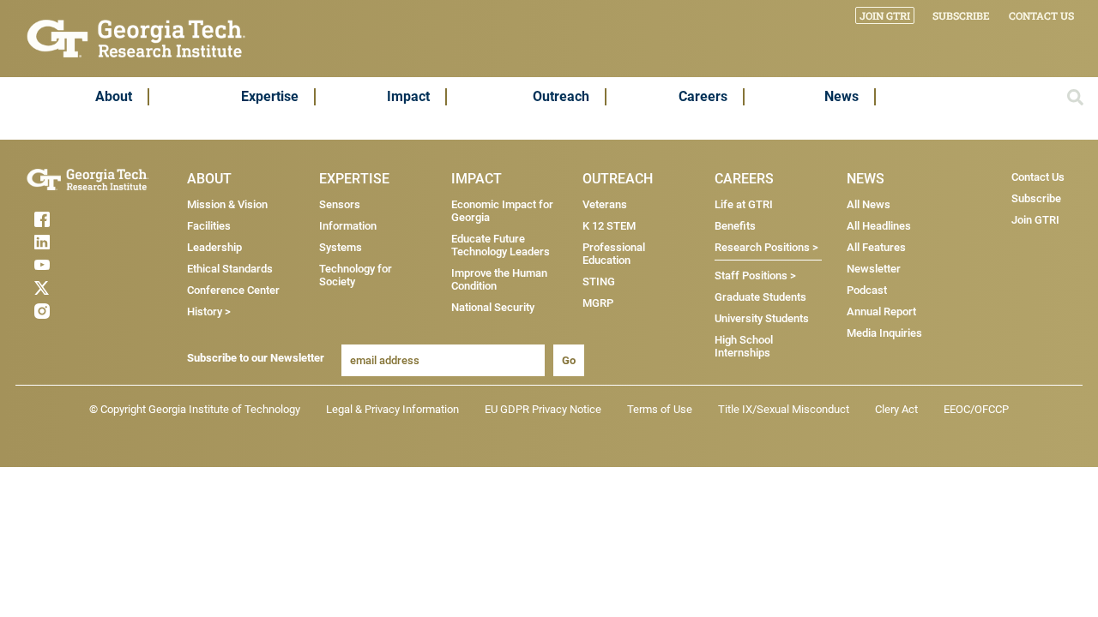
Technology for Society (355, 275)
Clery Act (896, 409)
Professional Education (613, 254)
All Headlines (879, 225)
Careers (703, 96)
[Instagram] (75, 311)
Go (569, 360)
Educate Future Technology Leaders (500, 245)
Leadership (214, 247)
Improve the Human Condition (499, 279)
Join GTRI (885, 15)
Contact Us (1041, 15)
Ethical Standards (230, 268)
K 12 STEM (609, 225)
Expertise (270, 96)
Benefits (735, 225)
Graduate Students (760, 297)
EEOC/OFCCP (976, 409)
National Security (492, 307)
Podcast (867, 290)
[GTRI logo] (136, 37)
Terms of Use (659, 409)
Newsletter (874, 268)
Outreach (561, 96)
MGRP (597, 303)
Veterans (604, 204)
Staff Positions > (755, 275)
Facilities (209, 225)
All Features (876, 247)
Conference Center (233, 290)
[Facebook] (75, 219)
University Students (762, 318)
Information (348, 225)
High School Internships (744, 346)
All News (868, 204)
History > (209, 311)
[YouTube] (75, 265)
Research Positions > (766, 247)
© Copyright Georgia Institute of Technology (194, 409)
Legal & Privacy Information (392, 409)
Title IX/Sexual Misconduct (783, 409)
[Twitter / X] (75, 288)
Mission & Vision (227, 204)
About (113, 96)
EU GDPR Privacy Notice (543, 409)
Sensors (339, 204)
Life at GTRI (744, 204)
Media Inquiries (884, 332)
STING (598, 281)
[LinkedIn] (75, 242)
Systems (340, 247)
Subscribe (961, 15)
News (841, 96)
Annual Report (881, 311)
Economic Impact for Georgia (502, 211)
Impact (408, 96)
